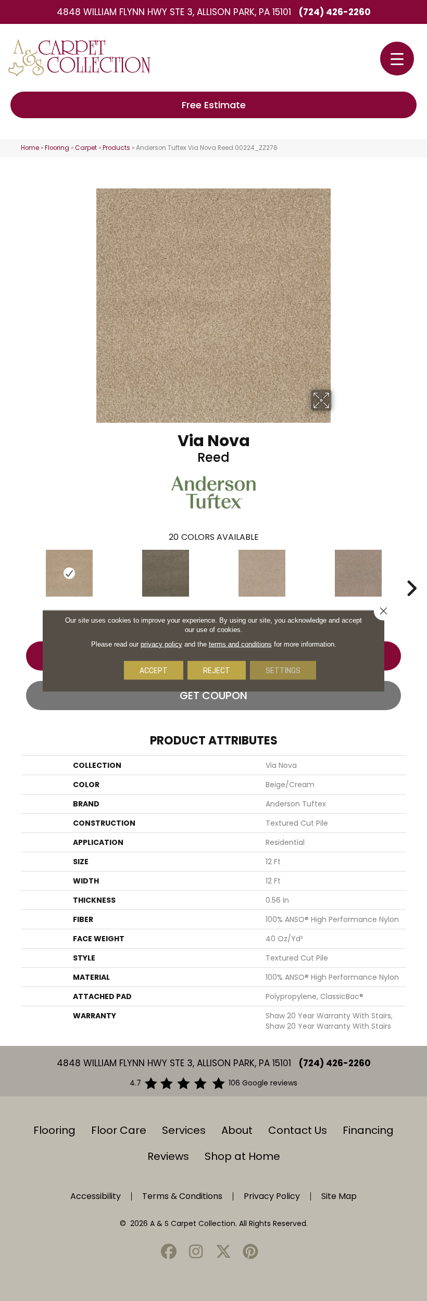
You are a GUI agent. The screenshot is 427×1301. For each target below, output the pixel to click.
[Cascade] (358, 573)
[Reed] (69, 573)
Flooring (57, 148)
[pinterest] (251, 1252)
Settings (283, 670)
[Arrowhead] (165, 573)
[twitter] (223, 1252)
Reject (216, 670)
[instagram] (196, 1252)
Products (116, 148)
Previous (15, 572)
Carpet (86, 148)
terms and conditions (240, 644)
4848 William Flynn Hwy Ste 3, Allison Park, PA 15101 (174, 12)
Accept (154, 670)
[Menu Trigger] (397, 58)
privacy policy (161, 644)
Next (411, 572)
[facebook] (169, 1252)
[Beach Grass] (262, 573)
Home (30, 148)
